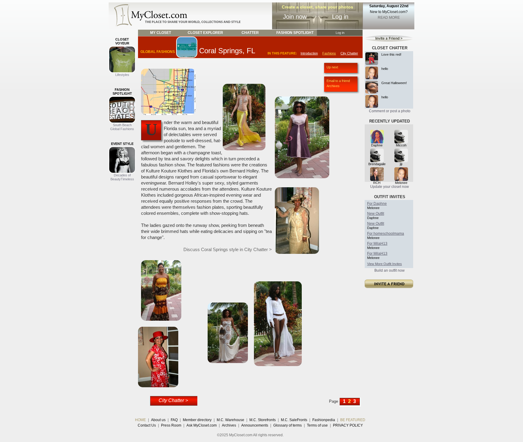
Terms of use (317, 425)
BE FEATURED (352, 420)
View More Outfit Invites (384, 264)
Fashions (329, 53)
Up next (332, 67)
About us (158, 420)
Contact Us (147, 425)
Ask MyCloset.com (201, 425)
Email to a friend (338, 81)
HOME (140, 420)
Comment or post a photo (389, 111)
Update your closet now (389, 187)
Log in (340, 16)
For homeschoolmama (385, 233)
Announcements (254, 425)
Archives (333, 86)
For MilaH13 (377, 243)
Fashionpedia (323, 420)
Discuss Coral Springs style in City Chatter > (227, 249)
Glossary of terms (287, 425)
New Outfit (375, 213)
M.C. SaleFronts (294, 420)
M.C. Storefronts (262, 420)
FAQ (174, 420)
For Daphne (377, 203)
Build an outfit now (389, 270)
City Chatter (349, 53)
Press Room (171, 425)
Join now (295, 16)
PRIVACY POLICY (348, 425)
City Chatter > (173, 400)
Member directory (197, 420)
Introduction (309, 53)
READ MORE (389, 17)
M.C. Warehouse (230, 420)
